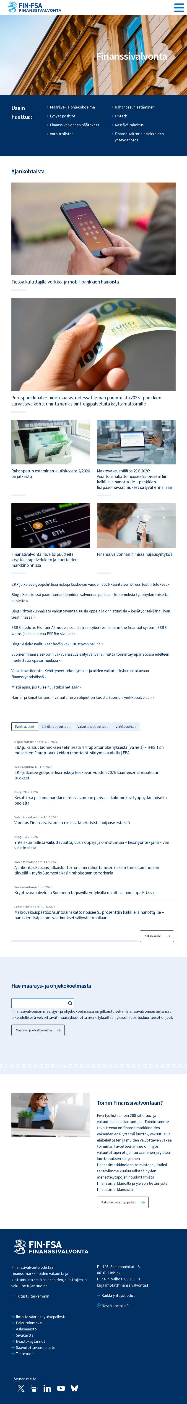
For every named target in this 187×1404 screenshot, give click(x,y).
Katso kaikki (152, 936)
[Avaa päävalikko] (179, 7)
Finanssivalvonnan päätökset (74, 124)
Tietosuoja (25, 1353)
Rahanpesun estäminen (134, 107)
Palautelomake (29, 1322)
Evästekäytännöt (30, 1341)
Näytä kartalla (113, 1305)
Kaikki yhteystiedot (118, 1295)
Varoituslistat (61, 133)
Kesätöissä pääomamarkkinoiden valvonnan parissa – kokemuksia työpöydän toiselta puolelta (90, 800)
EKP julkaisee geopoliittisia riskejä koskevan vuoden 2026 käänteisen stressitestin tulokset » (90, 584)
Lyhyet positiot (62, 116)
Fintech (121, 116)
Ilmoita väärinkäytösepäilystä (41, 1316)
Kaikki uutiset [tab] (24, 726)
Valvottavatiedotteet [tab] (93, 726)
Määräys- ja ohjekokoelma (72, 107)
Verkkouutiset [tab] (126, 726)
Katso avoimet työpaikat (118, 1202)
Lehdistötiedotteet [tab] (56, 726)
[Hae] (71, 1004)
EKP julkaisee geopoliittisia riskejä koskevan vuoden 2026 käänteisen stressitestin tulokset (86, 775)
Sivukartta (25, 1335)
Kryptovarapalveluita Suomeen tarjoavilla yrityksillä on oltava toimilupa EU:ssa (84, 892)
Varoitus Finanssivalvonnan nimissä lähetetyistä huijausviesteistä (72, 822)
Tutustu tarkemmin (32, 1296)
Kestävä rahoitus (129, 124)
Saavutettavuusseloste (35, 1347)
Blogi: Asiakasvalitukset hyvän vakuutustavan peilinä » (57, 643)
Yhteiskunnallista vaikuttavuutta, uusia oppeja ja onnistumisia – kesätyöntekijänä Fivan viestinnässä (91, 845)
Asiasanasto (26, 1329)
